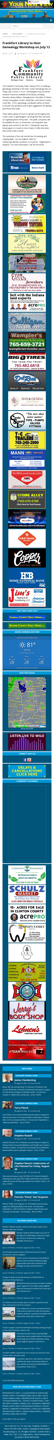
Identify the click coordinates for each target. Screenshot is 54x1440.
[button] (50, 20)
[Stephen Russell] (8, 1133)
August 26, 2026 (21, 1083)
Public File (8, 1434)
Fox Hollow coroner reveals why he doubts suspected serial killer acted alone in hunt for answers (25, 1303)
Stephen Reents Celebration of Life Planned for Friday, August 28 (31, 1164)
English (35, 2)
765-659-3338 (15, 1429)
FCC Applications (26, 1434)
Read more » (29, 1241)
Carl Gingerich (22, 53)
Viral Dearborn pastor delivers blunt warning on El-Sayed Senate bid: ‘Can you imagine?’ (24, 1253)
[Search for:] (27, 26)
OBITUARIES (27, 1068)
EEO (15, 1434)
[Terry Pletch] (8, 1105)
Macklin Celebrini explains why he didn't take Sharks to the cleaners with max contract (25, 1228)
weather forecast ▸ (27, 668)
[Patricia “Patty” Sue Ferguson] (8, 1194)
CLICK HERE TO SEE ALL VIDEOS (14, 1419)
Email (25, 1429)
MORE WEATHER (27, 729)
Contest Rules (43, 1431)
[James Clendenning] (8, 1078)
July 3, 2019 (9, 53)
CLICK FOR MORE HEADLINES (13, 1380)
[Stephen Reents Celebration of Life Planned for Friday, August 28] (8, 1163)
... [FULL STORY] (35, 1095)
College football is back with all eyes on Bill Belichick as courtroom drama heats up (23, 1278)
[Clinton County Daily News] (27, 14)
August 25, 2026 (21, 1139)
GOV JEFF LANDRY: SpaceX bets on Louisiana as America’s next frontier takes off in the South (26, 1354)
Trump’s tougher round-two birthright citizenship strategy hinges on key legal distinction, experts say (27, 1328)
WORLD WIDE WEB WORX (28, 1437)
